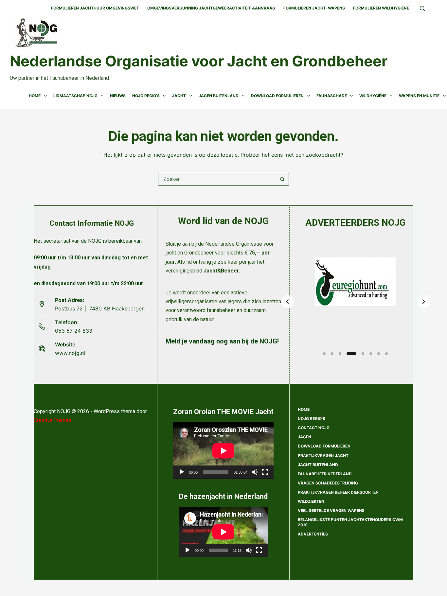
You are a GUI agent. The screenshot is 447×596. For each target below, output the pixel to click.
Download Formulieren (277, 95)
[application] (223, 450)
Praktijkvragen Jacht (323, 455)
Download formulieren (324, 446)
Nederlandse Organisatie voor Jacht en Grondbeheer (198, 61)
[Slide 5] (363, 354)
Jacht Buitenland (318, 464)
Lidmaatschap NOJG (75, 95)
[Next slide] (423, 301)
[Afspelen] (181, 472)
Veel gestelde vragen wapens (331, 510)
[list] (355, 301)
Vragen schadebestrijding (328, 483)
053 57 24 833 (73, 330)
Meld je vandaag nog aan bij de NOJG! (222, 341)
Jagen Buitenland (219, 95)
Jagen (304, 436)
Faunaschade (331, 95)
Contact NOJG (314, 427)
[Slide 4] (351, 354)
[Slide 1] (324, 354)
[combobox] (217, 179)
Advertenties (313, 534)
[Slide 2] (332, 354)
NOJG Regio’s (146, 95)
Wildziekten (311, 501)
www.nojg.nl (70, 353)
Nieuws (118, 95)
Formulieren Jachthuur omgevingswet (95, 8)
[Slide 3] (340, 354)
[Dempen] (254, 472)
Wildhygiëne (372, 95)
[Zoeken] (422, 8)
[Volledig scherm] (265, 472)
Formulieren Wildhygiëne (381, 8)
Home (35, 95)
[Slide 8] (386, 354)
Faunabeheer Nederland (325, 473)
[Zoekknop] (282, 179)
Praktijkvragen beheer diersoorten (338, 492)
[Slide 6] (371, 354)
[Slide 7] (379, 354)
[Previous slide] (287, 301)
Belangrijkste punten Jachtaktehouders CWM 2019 (350, 522)
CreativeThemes (52, 420)
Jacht (179, 95)
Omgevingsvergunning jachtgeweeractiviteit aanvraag (211, 8)
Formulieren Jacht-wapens (314, 8)
